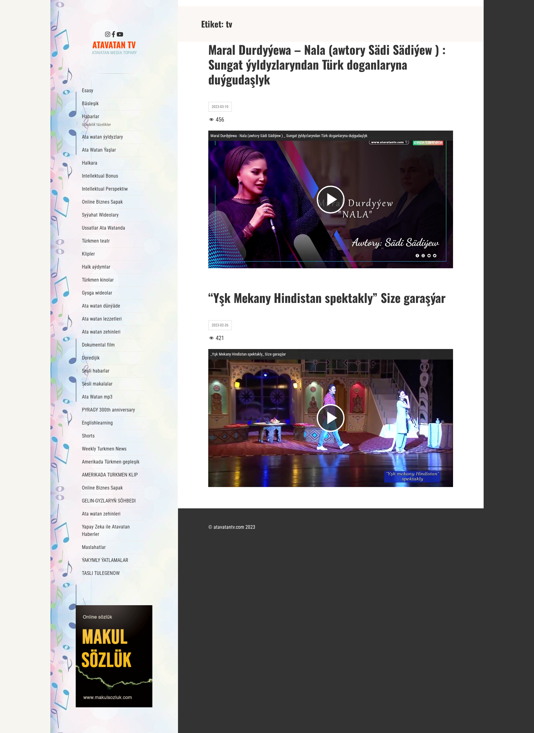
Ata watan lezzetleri (102, 319)
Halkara (89, 163)
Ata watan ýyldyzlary (102, 137)
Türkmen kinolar (98, 280)
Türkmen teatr (96, 241)
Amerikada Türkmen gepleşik (110, 462)
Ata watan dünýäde (101, 306)
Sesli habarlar (95, 371)
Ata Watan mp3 (97, 397)
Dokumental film (98, 345)
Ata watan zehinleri (101, 332)
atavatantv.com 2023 (234, 527)
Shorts (88, 436)
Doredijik (91, 358)
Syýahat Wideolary (100, 215)
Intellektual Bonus (100, 176)
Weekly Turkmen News (104, 449)
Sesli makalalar (97, 384)
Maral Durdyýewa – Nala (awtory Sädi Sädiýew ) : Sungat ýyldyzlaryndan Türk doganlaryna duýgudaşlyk (327, 64)
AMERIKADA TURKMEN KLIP (110, 475)
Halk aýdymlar (96, 267)
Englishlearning (97, 423)
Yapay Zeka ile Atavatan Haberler (106, 530)
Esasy (87, 90)
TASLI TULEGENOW (101, 573)
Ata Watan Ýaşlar (99, 150)
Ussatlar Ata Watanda (103, 228)
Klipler (88, 254)
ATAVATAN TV (114, 44)
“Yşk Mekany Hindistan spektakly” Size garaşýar (327, 297)
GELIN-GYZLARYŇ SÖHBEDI (109, 501)
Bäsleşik (90, 103)
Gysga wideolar (97, 293)
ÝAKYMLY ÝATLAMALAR (105, 560)
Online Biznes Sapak (102, 202)
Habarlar (96, 120)
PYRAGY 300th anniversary (108, 410)
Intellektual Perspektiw (105, 189)
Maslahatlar (94, 547)
